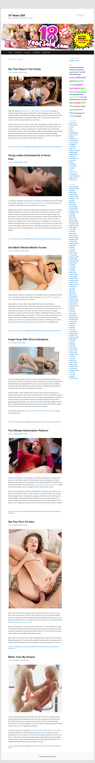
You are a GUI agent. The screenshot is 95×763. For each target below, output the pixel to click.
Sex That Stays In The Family (24, 69)
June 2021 (72, 249)
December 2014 (73, 366)
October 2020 (73, 259)
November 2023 (73, 208)
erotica (75, 85)
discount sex (42, 146)
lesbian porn (11, 513)
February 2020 (73, 274)
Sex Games (72, 164)
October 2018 (73, 304)
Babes (71, 129)
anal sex (28, 646)
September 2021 (74, 243)
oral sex (10, 747)
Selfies (71, 162)
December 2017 (73, 317)
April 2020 (72, 270)
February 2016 (73, 349)
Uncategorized (17, 422)
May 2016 (72, 343)
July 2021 (72, 247)
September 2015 (74, 354)
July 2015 (72, 356)
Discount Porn (17, 239)
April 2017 (72, 329)
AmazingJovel (73, 125)
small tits (72, 99)
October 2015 (73, 353)
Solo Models (36, 52)
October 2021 (73, 241)
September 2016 (74, 337)
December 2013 (73, 378)
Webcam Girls (46, 52)
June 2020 (72, 267)
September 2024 (74, 198)
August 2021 (72, 245)
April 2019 (72, 292)
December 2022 (73, 222)
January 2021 (73, 255)
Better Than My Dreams (21, 657)
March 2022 (72, 233)
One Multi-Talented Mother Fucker (27, 247)
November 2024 (73, 196)
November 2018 (73, 302)
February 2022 (73, 235)
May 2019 (72, 290)
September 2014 (74, 370)
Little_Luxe (72, 148)
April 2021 (72, 251)
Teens (71, 170)
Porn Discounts (17, 146)
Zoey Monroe (73, 180)
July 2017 (72, 325)
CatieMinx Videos (74, 61)
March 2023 (72, 218)
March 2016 (72, 347)
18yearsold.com (73, 70)
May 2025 (72, 190)
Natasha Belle (73, 152)
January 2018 (73, 315)
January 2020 (73, 276)
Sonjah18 (72, 168)
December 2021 (73, 237)
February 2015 (73, 362)
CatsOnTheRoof (73, 133)
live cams (81, 92)
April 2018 (72, 312)
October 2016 (73, 335)
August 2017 (72, 323)
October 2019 (73, 282)
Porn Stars (27, 52)
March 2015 (72, 360)
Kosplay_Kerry (73, 143)
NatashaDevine (73, 154)
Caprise (71, 131)
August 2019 (72, 286)
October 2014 (73, 368)
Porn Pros (84, 97)
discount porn (35, 146)
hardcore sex (58, 146)
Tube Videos (18, 52)
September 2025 (74, 188)
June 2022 (72, 229)
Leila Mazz (72, 146)
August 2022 (72, 227)
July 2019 (72, 288)
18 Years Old (16, 15)
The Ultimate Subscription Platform (28, 430)
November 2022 (73, 224)
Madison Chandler (74, 150)
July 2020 (72, 265)
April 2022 (72, 231)
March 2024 (72, 204)
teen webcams (77, 113)
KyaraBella (72, 144)
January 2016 (73, 351)
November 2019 (73, 280)
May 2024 (72, 202)
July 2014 (72, 372)
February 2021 (73, 253)
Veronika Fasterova (74, 176)
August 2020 (72, 263)
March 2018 (72, 314)
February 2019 (73, 296)
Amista (71, 127)
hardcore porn (50, 146)
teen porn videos (80, 106)
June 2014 (72, 374)
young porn (78, 116)
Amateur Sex (77, 72)
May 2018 (72, 310)
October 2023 (73, 210)
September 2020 (74, 261)
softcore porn (79, 99)
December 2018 (73, 300)
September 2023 (74, 212)
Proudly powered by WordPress (47, 756)
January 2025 (73, 194)
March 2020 (72, 272)
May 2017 (72, 327)
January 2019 (73, 298)
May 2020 (72, 269)
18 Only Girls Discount (76, 67)
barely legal (77, 74)
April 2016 (72, 345)
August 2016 (72, 339)
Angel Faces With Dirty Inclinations (28, 339)
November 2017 (73, 319)
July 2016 (72, 341)
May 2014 (72, 376)
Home (10, 52)
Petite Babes (79, 94)
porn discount (75, 97)
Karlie (25, 72)
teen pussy (73, 110)
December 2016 (73, 333)
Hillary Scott (72, 139)
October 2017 (73, 321)
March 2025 (72, 192)
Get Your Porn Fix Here (21, 521)
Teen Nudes (76, 103)
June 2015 (72, 358)
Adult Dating (73, 123)
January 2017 (73, 331)
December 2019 (73, 278)
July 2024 (72, 200)
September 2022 (74, 226)
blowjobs (28, 146)
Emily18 (71, 137)
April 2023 (72, 216)
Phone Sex (72, 156)
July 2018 (72, 308)
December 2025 (73, 186)
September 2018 (74, 306)
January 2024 (73, 206)
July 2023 (72, 214)
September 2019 (74, 284)
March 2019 (72, 294)
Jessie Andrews (73, 140)
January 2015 (73, 364)
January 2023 (73, 220)
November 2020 (73, 257)
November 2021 (73, 239)
